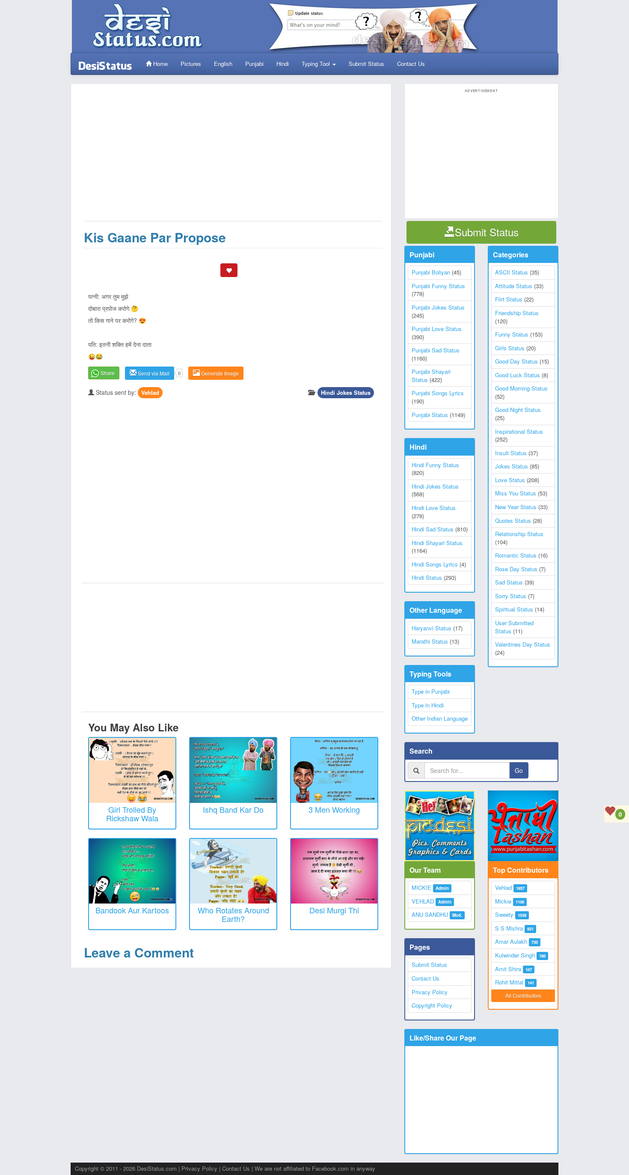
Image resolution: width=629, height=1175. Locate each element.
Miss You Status (515, 493)
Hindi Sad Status (433, 529)
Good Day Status (516, 361)
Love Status (510, 480)
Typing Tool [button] (317, 64)
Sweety (504, 914)
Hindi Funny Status (435, 465)
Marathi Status (430, 641)
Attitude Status (513, 286)
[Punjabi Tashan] (523, 825)
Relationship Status (519, 534)
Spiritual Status (514, 609)
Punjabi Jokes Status (438, 307)
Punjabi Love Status (437, 329)
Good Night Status (518, 410)
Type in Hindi (428, 705)
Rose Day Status (516, 569)
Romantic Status (516, 555)
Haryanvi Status (431, 628)
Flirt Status (508, 299)
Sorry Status (510, 596)
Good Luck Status (517, 375)
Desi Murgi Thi (334, 910)
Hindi (282, 64)
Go (519, 770)
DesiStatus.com (157, 1168)
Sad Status (509, 582)
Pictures (191, 64)
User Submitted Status (514, 627)
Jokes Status (511, 466)
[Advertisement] (233, 157)
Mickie (503, 901)
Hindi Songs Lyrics (435, 564)
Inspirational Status (519, 431)
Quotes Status (513, 520)
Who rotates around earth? (233, 914)
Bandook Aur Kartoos (132, 910)
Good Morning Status (521, 388)
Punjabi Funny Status (438, 286)
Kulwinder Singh (515, 955)
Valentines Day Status (522, 644)
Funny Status (511, 334)
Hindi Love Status (434, 508)
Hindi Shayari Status (437, 543)
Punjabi (254, 64)
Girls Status (510, 348)
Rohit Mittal (509, 982)
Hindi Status (427, 577)
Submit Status (366, 64)
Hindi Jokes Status (346, 392)
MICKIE (421, 887)
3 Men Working (334, 809)
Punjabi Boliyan (431, 272)
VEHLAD (423, 901)
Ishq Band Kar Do (233, 809)
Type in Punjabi (431, 691)
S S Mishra (509, 928)
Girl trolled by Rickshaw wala (132, 813)
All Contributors (523, 995)
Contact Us (411, 64)
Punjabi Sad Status (436, 350)
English (223, 64)
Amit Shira (508, 969)
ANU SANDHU (430, 914)
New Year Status (516, 507)
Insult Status (511, 453)
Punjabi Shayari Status (431, 375)
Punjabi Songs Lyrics (438, 393)
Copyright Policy (432, 1005)
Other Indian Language (440, 718)
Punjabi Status (430, 415)
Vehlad (150, 392)
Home (159, 64)
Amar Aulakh (511, 941)
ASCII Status (511, 272)
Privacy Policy (430, 992)
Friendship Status (517, 313)
